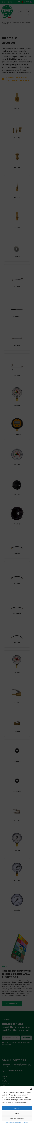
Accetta (17, 1108)
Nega (17, 1113)
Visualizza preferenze (17, 1119)
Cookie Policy (9, 1122)
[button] (31, 1089)
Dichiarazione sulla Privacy (20, 1122)
